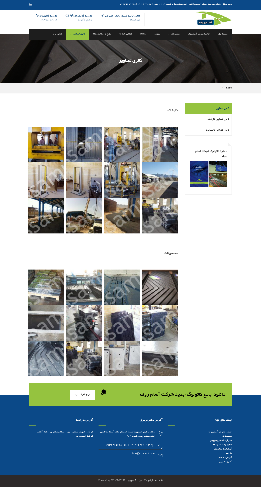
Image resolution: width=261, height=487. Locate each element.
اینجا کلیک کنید (82, 394)
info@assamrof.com (143, 453)
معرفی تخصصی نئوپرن (221, 440)
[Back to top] (11, 475)
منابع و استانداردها (222, 444)
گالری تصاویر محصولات (217, 130)
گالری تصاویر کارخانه (218, 119)
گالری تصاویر (222, 108)
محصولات (227, 436)
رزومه (229, 453)
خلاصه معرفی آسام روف (220, 432)
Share (228, 88)
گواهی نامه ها (225, 457)
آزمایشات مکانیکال (223, 449)
